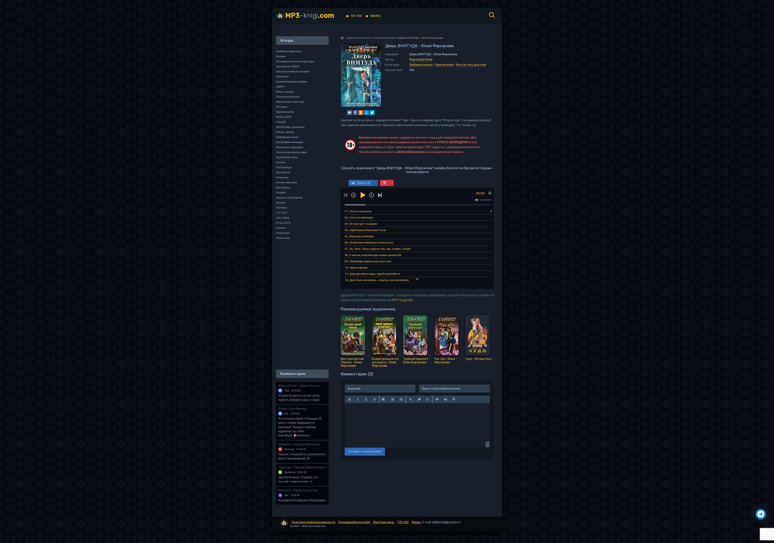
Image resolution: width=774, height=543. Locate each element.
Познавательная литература (295, 61)
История (281, 106)
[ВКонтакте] (349, 112)
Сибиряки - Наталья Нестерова (299, 444)
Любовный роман (420, 65)
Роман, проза (285, 132)
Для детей (283, 172)
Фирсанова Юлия (420, 59)
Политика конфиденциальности (313, 522)
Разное (281, 227)
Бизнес (281, 162)
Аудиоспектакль (287, 157)
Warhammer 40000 (288, 66)
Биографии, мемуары (289, 142)
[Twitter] (372, 112)
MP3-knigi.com (402, 300)
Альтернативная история (292, 71)
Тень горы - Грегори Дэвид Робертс (302, 467)
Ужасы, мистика (286, 182)
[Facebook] (355, 112)
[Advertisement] (300, 304)
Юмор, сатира (285, 91)
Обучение (282, 76)
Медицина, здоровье (289, 147)
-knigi (309, 15)
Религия (281, 207)
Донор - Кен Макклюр (292, 408)
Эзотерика (283, 187)
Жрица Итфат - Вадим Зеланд (298, 385)
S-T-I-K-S (281, 212)
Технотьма (283, 237)
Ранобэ (281, 121)
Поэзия (280, 192)
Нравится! (366, 183)
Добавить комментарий (365, 451)
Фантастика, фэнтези (471, 65)
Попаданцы (283, 167)
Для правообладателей (354, 522)
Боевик (281, 56)
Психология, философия (291, 152)
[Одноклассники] (360, 112)
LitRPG (280, 86)
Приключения (444, 65)
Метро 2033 (283, 116)
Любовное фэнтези (288, 51)
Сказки (280, 202)
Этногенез (283, 232)
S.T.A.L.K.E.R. (283, 222)
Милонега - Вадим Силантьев (298, 490)
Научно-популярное (289, 197)
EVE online (282, 217)
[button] (349, 399)
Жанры (375, 16)
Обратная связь (383, 522)
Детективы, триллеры (290, 126)
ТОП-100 (356, 16)
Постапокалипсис (288, 96)
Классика (282, 177)
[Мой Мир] (366, 112)
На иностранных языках (291, 81)
